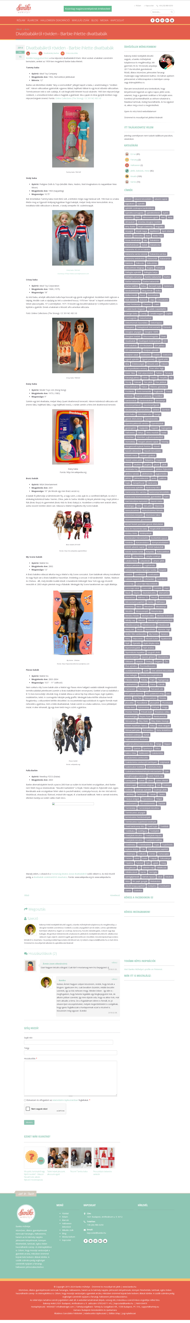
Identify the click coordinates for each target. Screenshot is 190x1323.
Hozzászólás (30, 1058)
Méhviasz (160, 602)
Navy (127, 638)
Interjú (128, 464)
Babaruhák (152, 258)
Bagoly (150, 267)
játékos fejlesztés (164, 469)
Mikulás (141, 620)
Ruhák (146, 734)
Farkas (159, 373)
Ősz (166, 661)
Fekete (153, 377)
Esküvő (164, 364)
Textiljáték (154, 831)
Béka (143, 286)
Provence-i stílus (162, 712)
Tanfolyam (141, 794)
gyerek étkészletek (133, 419)
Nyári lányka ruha (151, 643)
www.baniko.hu (129, 1286)
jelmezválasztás (141, 478)
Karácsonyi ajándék (134, 487)
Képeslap (159, 506)
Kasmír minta (156, 501)
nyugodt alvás (153, 652)
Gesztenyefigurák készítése (137, 409)
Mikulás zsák (80, 20)
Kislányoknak (146, 533)
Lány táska (138, 556)
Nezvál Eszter (152, 638)
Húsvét (157, 446)
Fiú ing (128, 382)
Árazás (128, 235)
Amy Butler (130, 226)
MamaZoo (130, 597)
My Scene (153, 634)
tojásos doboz (131, 849)
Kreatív (133, 176)
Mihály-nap (130, 620)
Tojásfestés (167, 844)
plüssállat (129, 702)
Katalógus (129, 506)
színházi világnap (146, 785)
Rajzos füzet (145, 716)
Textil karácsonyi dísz (134, 826)
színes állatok (162, 780)
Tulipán (153, 858)
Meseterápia (156, 611)
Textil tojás (152, 826)
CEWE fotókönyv (132, 304)
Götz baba (130, 414)
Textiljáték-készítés (134, 840)
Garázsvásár (130, 400)
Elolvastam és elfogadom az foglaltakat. (58, 1100)
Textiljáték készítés (133, 835)
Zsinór (128, 890)
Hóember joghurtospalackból (150, 437)
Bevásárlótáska (132, 290)
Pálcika (144, 679)
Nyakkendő (166, 638)
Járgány (147, 464)
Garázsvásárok (146, 400)
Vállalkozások (131, 872)
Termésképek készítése (149, 808)
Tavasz (162, 794)
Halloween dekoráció (55, 20)
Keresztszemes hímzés (152, 510)
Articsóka (138, 235)
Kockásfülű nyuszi (159, 538)
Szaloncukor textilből (134, 766)
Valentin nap (148, 867)
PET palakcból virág (155, 693)
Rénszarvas (130, 721)
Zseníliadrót (164, 886)
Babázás (129, 263)
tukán (144, 858)
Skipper (167, 744)
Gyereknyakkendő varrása (136, 423)
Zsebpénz (152, 886)
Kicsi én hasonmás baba (136, 528)
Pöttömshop (143, 707)
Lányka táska (131, 560)
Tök (143, 849)
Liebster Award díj (133, 579)
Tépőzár (161, 803)
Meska (104, 20)
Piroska (162, 698)
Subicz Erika (130, 753)
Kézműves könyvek (134, 515)
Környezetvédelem (160, 542)
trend (137, 858)
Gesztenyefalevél (133, 405)
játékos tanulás (132, 473)
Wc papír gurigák (140, 881)
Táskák (152, 794)
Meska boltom (68, 1236)
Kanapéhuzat (139, 483)
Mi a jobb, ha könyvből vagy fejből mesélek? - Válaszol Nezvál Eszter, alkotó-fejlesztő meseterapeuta (34, 1175)
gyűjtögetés (130, 428)
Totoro (128, 858)
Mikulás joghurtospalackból (160, 620)
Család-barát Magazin (135, 309)
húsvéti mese (131, 455)
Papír (152, 679)
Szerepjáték (130, 780)
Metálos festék (132, 615)
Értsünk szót (152, 364)
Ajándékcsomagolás (134, 212)
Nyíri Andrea (148, 647)
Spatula (137, 748)
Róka (152, 725)
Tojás (156, 844)
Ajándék (141, 203)
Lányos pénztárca (133, 565)
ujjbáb (155, 863)
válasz (114, 962)
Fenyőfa (163, 377)
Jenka (153, 478)
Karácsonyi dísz (153, 487)
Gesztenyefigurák (151, 405)
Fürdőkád (158, 396)
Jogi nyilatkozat (129, 1313)
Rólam (138, 5)
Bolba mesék (131, 295)
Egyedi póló (162, 359)
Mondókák (150, 629)
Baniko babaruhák (153, 277)
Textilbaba (130, 831)
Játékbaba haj (131, 469)
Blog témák (147, 290)
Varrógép (153, 872)
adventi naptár (161, 199)
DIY (165, 341)
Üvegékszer (130, 867)
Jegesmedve (161, 473)
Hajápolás (143, 428)
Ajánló (165, 212)
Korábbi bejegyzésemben (37, 58)
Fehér (145, 377)
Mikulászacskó (148, 625)
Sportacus (147, 748)
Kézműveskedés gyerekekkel (138, 519)
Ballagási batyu (151, 272)
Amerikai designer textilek (149, 222)
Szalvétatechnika (154, 766)
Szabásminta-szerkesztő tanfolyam (141, 762)
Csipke (169, 313)
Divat (163, 336)
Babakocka (155, 245)
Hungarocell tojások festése (138, 446)
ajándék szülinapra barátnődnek (139, 208)
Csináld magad (156, 313)
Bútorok (143, 299)
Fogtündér (158, 391)
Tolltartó (142, 853)
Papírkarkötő (131, 684)
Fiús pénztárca (131, 386)
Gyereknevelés (151, 419)
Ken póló (148, 506)
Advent (128, 199)
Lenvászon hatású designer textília (140, 570)
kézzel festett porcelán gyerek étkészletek (144, 524)
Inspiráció (160, 460)
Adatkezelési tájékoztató (95, 1313)
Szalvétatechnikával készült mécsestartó (143, 771)
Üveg (163, 863)
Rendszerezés (160, 716)
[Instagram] (162, 20)
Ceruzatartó (162, 299)
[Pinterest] (157, 20)
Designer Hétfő (151, 332)
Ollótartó (129, 661)
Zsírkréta (138, 890)
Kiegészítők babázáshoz (161, 528)
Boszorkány (153, 295)
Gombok (166, 409)
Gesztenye (160, 400)
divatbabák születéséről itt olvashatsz (50, 877)
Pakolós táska (131, 679)
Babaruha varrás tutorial (136, 254)
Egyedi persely (148, 359)
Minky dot (129, 629)
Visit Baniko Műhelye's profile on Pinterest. (143, 969)
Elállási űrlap (114, 1313)
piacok (128, 698)
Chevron (147, 304)
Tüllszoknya (165, 858)
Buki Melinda (131, 299)
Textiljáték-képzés (153, 835)
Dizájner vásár (131, 354)
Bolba (158, 290)
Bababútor (155, 240)
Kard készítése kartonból (136, 501)
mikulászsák (163, 625)
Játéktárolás (147, 473)
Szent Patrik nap (155, 776)
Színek (142, 780)
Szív (158, 785)
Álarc (137, 217)
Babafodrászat (132, 245)
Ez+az (133, 154)
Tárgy (26, 1048)
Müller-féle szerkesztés (135, 634)
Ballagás (160, 267)
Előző (26, 895)
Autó (148, 235)
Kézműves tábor (153, 515)
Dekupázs (129, 327)
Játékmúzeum (146, 469)
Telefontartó (131, 803)
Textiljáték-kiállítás (153, 840)
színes (150, 780)
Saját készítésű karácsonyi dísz (139, 744)
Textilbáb (164, 826)
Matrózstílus (165, 597)
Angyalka (160, 226)
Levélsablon (153, 574)
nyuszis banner (132, 657)
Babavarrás (165, 258)
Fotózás (129, 396)
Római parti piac (132, 730)
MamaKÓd (164, 592)
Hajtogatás (166, 428)
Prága (164, 707)
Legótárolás (149, 565)
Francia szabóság (143, 396)
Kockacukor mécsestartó (136, 538)
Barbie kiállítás (131, 286)
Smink (128, 748)
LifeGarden (149, 579)
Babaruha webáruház (135, 258)
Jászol (156, 464)
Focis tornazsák (144, 391)
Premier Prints (131, 712)
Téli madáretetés (147, 803)
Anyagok (129, 231)
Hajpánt (154, 428)
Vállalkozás (161, 867)
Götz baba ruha (144, 414)
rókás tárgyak (164, 725)
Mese (138, 606)
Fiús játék (148, 382)
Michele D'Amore (165, 615)
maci (166, 588)
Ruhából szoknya (133, 734)
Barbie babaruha (132, 281)
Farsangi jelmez (132, 377)
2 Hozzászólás (72, 53)
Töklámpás (130, 853)
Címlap (19, 29)
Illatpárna (149, 460)
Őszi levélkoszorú (148, 666)
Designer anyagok (133, 332)
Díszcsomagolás (150, 336)
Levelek (128, 574)
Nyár (127, 643)
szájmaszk (164, 762)
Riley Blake (143, 721)
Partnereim (130, 689)
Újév (148, 863)
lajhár (127, 556)
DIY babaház (131, 345)
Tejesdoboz (147, 799)
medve (150, 602)
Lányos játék (158, 560)
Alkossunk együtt (150, 217)
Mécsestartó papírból (135, 602)
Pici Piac (137, 698)
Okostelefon (163, 657)
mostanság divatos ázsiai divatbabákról (69, 873)
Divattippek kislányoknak (149, 341)
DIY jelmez (160, 345)
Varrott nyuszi (148, 876)
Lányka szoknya (153, 556)
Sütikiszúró (144, 753)
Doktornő (167, 354)
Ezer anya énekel (145, 373)
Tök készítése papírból (158, 849)
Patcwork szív (157, 689)
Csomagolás (131, 318)
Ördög (149, 661)
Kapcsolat (149, 5)
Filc (171, 377)
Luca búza (161, 579)
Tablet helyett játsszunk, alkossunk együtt (56, 1173)
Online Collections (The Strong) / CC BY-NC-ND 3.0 (78, 98)
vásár (160, 876)
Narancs (164, 634)
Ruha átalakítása (163, 730)
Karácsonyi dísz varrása (135, 492)
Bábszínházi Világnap (134, 267)
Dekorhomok (145, 318)
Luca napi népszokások (146, 583)
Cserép (143, 313)
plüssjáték (154, 702)
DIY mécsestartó (132, 350)
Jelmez (128, 478)
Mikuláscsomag (132, 625)
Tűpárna (129, 863)
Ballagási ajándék (133, 272)
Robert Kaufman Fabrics (136, 725)
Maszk (154, 597)
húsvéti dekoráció (133, 451)
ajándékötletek (153, 212)
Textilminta (130, 844)
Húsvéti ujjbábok (147, 455)
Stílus (157, 748)
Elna (127, 364)
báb (145, 240)
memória (129, 606)
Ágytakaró (130, 203)
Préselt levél (146, 712)
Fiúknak (137, 382)
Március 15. (143, 597)
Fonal (168, 391)
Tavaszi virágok (132, 799)
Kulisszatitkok (163, 551)
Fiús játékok (160, 382)
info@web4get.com (65, 1306)
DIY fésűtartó (146, 345)
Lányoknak (145, 560)
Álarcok (32, 20)
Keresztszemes (132, 510)
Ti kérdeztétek (144, 844)
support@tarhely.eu (150, 1306)
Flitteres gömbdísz (158, 386)
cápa (152, 299)
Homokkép (130, 441)
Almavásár (130, 222)
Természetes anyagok (135, 812)
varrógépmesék (132, 876)
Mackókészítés (149, 592)
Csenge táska (131, 313)
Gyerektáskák (157, 423)
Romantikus (148, 730)
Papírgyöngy (163, 679)
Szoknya (167, 785)
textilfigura (142, 831)
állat (163, 217)
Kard (166, 496)
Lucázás (157, 588)
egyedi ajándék (132, 359)
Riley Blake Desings (160, 721)
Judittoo (162, 478)
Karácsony (152, 483)
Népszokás (138, 638)
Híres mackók (152, 432)
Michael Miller (148, 615)
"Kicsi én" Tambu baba (78, 1171)
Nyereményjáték (132, 647)
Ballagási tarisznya (133, 277)
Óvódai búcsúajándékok (151, 675)
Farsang (134, 159)
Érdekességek (138, 364)
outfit (146, 670)
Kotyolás (150, 551)
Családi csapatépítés (157, 309)
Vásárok (169, 876)
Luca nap (129, 583)
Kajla (127, 483)
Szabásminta (157, 753)
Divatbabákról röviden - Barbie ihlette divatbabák (69, 48)
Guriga (157, 414)
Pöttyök (155, 707)
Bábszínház (152, 263)
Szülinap (129, 789)
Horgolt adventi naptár (148, 441)
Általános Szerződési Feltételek (68, 1313)
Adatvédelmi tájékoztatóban (65, 1100)
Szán (167, 771)
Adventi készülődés (143, 199)
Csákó (156, 304)
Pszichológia (131, 716)
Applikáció (154, 231)
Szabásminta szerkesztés (136, 757)
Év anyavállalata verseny (136, 368)
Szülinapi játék (160, 789)
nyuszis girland (148, 657)
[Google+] (167, 20)
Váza (127, 881)
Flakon (144, 386)
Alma (170, 217)
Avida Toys (158, 235)
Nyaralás (136, 643)
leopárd (162, 570)
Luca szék (146, 588)
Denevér (167, 327)
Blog (94, 20)
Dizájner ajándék (151, 350)
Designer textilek (132, 336)
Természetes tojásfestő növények (140, 821)
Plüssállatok (142, 702)
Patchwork (143, 689)
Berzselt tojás (155, 286)
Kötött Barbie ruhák (134, 551)
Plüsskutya (167, 702)
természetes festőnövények (137, 817)
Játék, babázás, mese (140, 170)
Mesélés (129, 611)
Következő (115, 895)
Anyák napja (141, 231)
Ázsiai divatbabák (133, 240)
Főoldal (65, 1213)
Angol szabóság (145, 226)
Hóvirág (164, 441)
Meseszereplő (142, 611)
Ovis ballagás (131, 675)
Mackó (137, 592)
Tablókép (129, 794)
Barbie (56, 53)
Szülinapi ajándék (143, 789)
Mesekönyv (161, 606)
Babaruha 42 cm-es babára (137, 249)
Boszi (142, 295)
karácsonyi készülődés (159, 492)
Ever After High (157, 368)
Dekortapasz (156, 322)
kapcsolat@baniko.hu (96, 1233)
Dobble (156, 354)
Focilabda (129, 391)
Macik (128, 592)
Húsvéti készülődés (152, 451)
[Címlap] (24, 8)
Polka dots (130, 707)
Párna (152, 684)
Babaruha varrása (158, 254)
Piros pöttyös (150, 698)
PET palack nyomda (134, 693)
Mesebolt (148, 606)
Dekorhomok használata (136, 322)
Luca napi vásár (132, 588)
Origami (158, 661)
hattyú (140, 432)
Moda (139, 629)
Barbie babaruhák (151, 281)
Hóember (129, 437)
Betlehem (168, 286)
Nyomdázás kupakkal (135, 652)
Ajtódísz (129, 217)
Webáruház (155, 881)
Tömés (152, 853)
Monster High (164, 629)
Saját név (28, 1037)
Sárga (158, 744)
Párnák (161, 684)
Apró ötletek (167, 231)
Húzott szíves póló (133, 460)
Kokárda (129, 542)
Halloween (135, 165)
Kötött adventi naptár (135, 547)
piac (168, 693)
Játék (164, 464)
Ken (139, 506)
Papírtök (143, 684)
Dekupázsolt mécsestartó (148, 327)
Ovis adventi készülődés (162, 670)
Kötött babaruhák (155, 547)
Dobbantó (145, 354)
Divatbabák (48, 53)
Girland (156, 409)
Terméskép (130, 808)
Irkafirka (137, 464)
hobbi (163, 432)
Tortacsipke (163, 853)
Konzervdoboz (142, 542)
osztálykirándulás (133, 670)
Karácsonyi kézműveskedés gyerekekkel (143, 496)
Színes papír (130, 785)
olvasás (139, 661)
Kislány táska (131, 533)
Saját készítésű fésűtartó (136, 739)
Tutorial (139, 863)
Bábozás (140, 263)
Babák (144, 245)
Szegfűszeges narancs (135, 776)
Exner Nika (130, 373)
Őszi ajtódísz (131, 666)
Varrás (133, 182)
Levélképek (140, 574)
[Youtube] (172, 20)
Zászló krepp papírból (135, 886)
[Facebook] (152, 20)
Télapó (159, 799)
